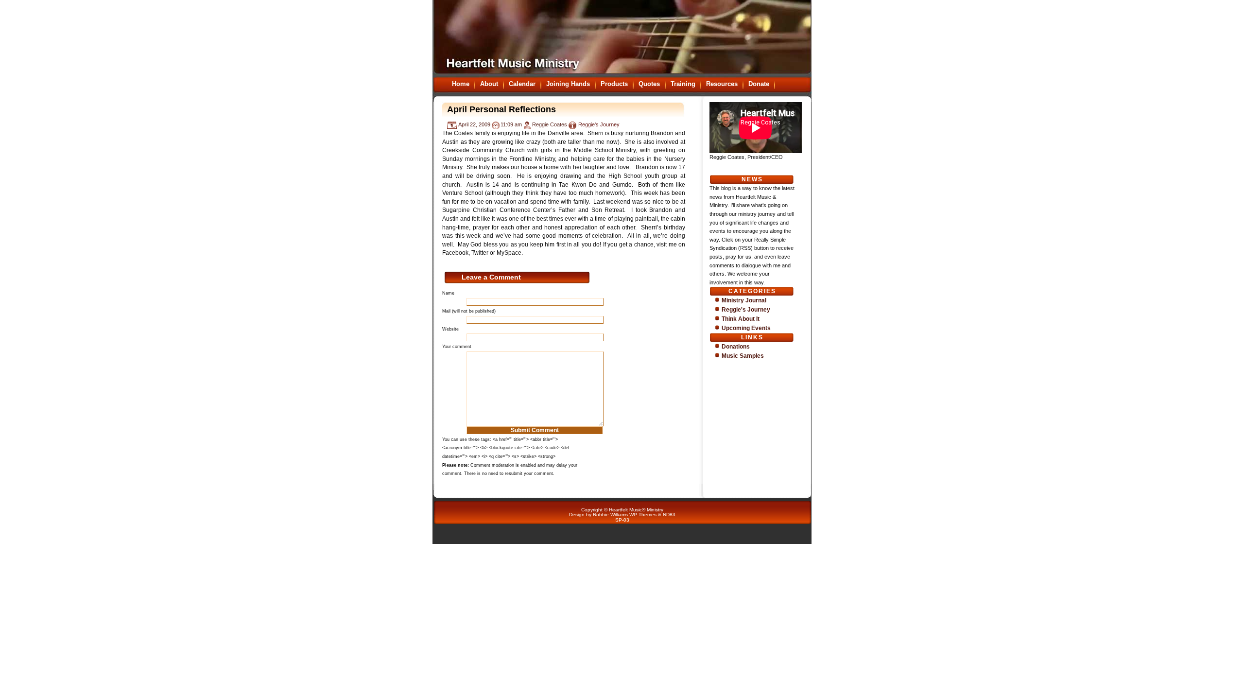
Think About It (741, 318)
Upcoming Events (746, 328)
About (489, 84)
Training (683, 84)
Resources (722, 84)
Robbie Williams (610, 514)
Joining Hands (568, 84)
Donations (736, 346)
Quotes (649, 84)
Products (614, 84)
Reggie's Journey (599, 124)
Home (460, 84)
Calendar (522, 84)
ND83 (669, 514)
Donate (758, 84)
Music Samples (743, 355)
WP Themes (643, 514)
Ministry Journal (744, 300)
